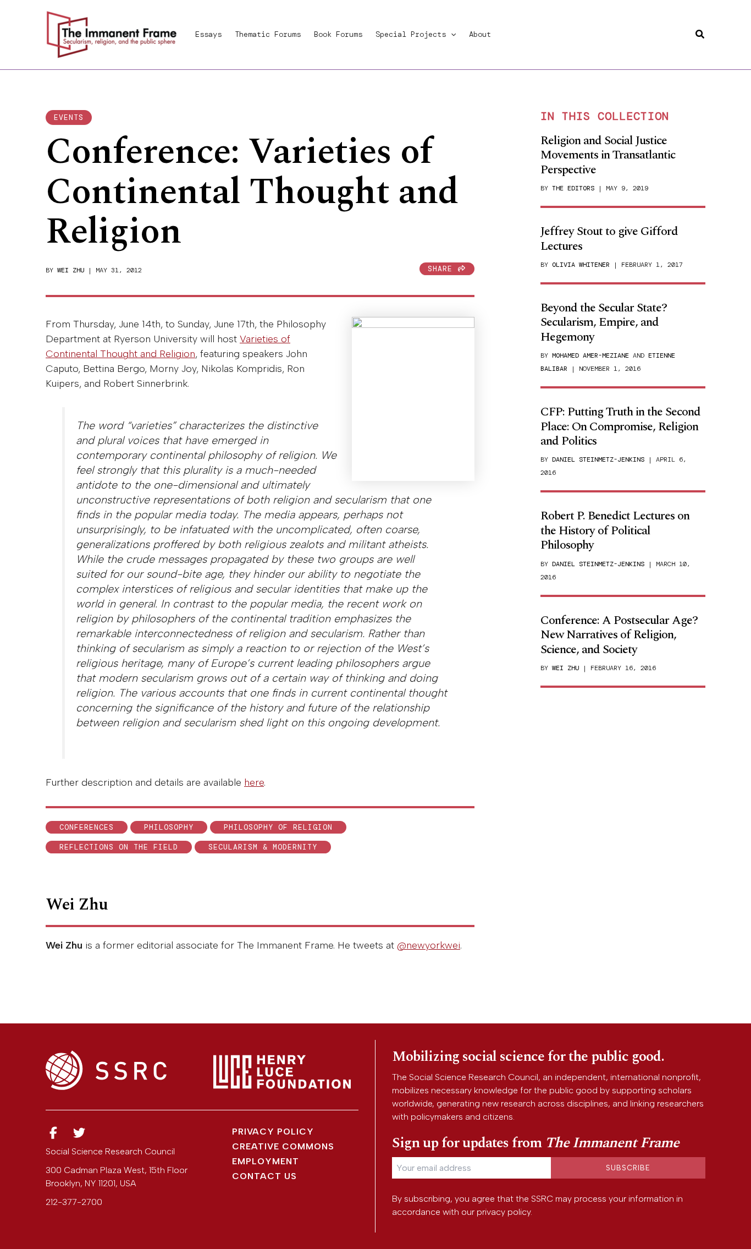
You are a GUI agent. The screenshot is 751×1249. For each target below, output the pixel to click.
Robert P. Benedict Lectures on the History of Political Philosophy (614, 530)
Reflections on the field (118, 847)
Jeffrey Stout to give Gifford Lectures (609, 238)
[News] (53, 1133)
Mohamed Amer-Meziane (590, 355)
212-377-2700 (74, 1202)
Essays (208, 34)
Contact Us (264, 1176)
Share (442, 268)
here (254, 782)
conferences (86, 827)
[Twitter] (79, 1133)
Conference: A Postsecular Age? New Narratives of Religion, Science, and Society (619, 635)
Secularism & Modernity (262, 847)
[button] (451, 34)
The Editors (573, 188)
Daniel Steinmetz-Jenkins (598, 459)
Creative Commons (283, 1146)
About (480, 34)
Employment (265, 1161)
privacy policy (504, 1212)
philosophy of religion (278, 827)
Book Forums (338, 34)
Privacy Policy (273, 1131)
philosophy (169, 827)
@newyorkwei (428, 945)
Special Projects (410, 34)
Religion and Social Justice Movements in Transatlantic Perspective (607, 155)
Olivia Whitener (581, 264)
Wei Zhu (70, 270)
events (69, 117)
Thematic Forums (268, 34)
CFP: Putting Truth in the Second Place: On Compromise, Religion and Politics (620, 426)
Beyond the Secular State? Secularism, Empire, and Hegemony (603, 322)
